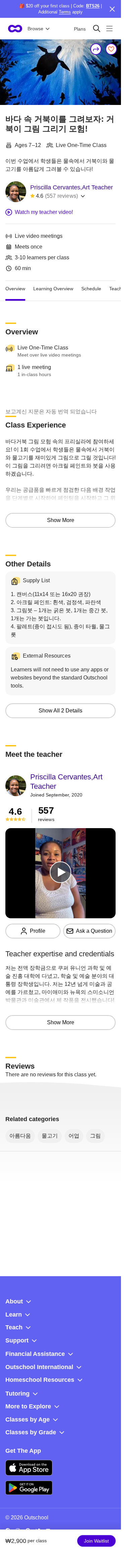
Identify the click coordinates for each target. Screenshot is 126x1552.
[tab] (15, 289)
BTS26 (92, 5)
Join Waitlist (96, 1541)
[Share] (96, 49)
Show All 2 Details (60, 710)
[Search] (96, 28)
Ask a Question (94, 931)
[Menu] (109, 28)
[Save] (111, 49)
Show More (60, 520)
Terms (65, 11)
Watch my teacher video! (44, 212)
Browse (35, 28)
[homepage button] (15, 29)
